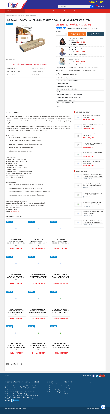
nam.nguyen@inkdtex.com (80, 64)
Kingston (14, 15)
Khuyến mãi (53, 11)
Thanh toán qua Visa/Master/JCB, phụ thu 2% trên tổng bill (82, 28)
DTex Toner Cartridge (86, 382)
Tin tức (64, 11)
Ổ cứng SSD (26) (12, 68)
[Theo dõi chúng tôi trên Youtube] (100, 375)
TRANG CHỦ (7, 375)
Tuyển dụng (67, 388)
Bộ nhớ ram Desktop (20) (38, 68)
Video (65, 392)
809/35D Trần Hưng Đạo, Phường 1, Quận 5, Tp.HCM (83, 70)
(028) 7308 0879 (97, 2)
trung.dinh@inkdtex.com (80, 54)
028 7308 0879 (13, 392)
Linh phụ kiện (21, 15)
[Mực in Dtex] (12, 4)
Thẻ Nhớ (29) (11, 74)
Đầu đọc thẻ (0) (36, 74)
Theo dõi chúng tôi (86, 375)
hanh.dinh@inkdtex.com (79, 44)
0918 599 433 (31, 392)
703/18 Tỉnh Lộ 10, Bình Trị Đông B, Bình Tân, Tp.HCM (83, 67)
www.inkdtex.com (13, 394)
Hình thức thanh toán (52, 384)
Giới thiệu (42, 11)
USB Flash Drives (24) (37, 71)
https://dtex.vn (15, 211)
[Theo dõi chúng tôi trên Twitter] (96, 375)
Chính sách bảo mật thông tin (54, 392)
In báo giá (96, 34)
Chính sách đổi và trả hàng (53, 390)
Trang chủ (32, 11)
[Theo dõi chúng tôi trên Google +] (103, 375)
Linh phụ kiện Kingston (31, 15)
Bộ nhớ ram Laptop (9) (14, 71)
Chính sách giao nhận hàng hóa (54, 386)
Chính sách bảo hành (52, 388)
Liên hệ (73, 11)
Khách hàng (67, 386)
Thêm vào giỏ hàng (78, 34)
